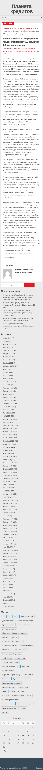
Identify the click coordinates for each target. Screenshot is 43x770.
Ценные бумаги (8, 670)
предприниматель (9, 708)
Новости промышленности (12, 641)
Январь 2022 (7, 354)
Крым (19, 625)
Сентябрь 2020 (8, 403)
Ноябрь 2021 (7, 360)
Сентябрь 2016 (8, 534)
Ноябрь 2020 (7, 397)
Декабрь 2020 (8, 394)
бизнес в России (8, 687)
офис (19, 704)
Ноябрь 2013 (7, 572)
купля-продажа (18, 695)
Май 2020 (6, 416)
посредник (28, 704)
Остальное (6, 650)
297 (9, 616)
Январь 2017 (7, 522)
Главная (6, 28)
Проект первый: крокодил (12, 654)
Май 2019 (6, 453)
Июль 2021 (7, 372)
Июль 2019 (7, 447)
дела (4, 691)
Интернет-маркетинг (25, 621)
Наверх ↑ (39, 768)
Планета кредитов (21, 8)
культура (5, 695)
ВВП (15, 616)
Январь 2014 (7, 569)
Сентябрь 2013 (8, 578)
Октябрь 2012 (8, 606)
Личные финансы (9, 629)
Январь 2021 (7, 391)
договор (21, 691)
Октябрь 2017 (8, 513)
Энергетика (29, 675)
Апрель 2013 (7, 594)
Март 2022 (7, 347)
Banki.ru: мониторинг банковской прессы (18, 51)
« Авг (4, 751)
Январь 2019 (7, 466)
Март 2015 (7, 547)
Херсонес (25, 666)
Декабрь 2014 (8, 556)
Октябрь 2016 (8, 531)
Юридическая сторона (21, 679)
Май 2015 (6, 541)
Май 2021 (6, 379)
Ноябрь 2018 (7, 472)
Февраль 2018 (8, 500)
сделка (5, 712)
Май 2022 (6, 341)
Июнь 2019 (7, 450)
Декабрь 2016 (8, 525)
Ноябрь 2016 (7, 528)
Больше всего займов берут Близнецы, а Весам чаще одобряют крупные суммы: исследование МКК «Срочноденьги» (18, 297)
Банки (14, 28)
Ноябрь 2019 (7, 435)
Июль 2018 (7, 485)
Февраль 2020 (8, 425)
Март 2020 (7, 422)
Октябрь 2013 (8, 575)
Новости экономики (9, 645)
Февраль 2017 (8, 519)
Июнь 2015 (7, 538)
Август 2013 (7, 581)
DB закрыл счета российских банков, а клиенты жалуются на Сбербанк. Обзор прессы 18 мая (17, 313)
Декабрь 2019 (8, 432)
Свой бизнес (7, 658)
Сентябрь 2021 (8, 366)
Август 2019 (7, 444)
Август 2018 (7, 481)
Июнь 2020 (7, 413)
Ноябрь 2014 (7, 559)
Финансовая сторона (10, 662)
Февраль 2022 (8, 350)
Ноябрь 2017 (7, 510)
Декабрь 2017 (8, 506)
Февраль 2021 (8, 388)
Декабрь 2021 (8, 357)
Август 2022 (7, 338)
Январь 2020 (7, 428)
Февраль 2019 (8, 463)
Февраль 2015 (8, 550)
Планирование (19, 650)
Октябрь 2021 (8, 363)
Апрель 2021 (7, 382)
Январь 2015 (7, 553)
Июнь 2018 (7, 488)
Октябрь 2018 (8, 475)
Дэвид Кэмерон (8, 621)
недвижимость (7, 704)
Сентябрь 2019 (8, 441)
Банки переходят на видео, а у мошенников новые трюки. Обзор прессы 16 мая (18, 326)
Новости (14, 637)
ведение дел (23, 687)
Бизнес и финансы (25, 28)
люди (29, 695)
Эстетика (5, 679)
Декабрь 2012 (8, 600)
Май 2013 (6, 591)
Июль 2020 (7, 410)
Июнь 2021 (7, 375)
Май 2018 (6, 491)
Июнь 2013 (7, 588)
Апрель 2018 (7, 494)
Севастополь (20, 658)
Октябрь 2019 (8, 438)
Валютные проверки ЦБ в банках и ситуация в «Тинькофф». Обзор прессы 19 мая (19, 305)
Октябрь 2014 (8, 563)
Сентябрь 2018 (8, 478)
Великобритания (27, 616)
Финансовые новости (10, 666)
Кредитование (7, 625)
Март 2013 (7, 597)
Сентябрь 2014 (8, 566)
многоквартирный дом (10, 700)
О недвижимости (27, 645)
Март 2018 (7, 497)
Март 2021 (7, 385)
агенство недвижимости (11, 683)
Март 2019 (7, 460)
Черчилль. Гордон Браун (11, 675)
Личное (27, 625)
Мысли (5, 637)
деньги (12, 691)
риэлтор (23, 708)
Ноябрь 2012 (7, 603)
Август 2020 (7, 407)
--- (3, 616)
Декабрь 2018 (8, 469)
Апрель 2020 (7, 419)
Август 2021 (7, 369)
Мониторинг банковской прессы (14, 633)
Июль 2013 (7, 584)
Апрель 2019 (7, 456)
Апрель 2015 (7, 544)
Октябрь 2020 (8, 400)
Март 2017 (7, 516)
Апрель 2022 (7, 344)
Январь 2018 (7, 503)
